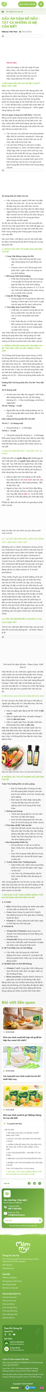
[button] (29, 1183)
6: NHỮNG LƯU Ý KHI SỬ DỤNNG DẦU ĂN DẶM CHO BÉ (24, 1164)
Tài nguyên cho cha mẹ (14, 12)
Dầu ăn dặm (9, 1130)
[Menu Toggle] (41, 4)
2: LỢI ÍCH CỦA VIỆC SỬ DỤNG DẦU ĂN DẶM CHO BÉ (23, 1140)
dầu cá (27, 494)
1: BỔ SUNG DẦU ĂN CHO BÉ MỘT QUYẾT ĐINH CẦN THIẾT (22, 1134)
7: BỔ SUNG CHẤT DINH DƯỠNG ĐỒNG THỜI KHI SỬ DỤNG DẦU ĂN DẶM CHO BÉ (24, 1173)
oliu (41, 479)
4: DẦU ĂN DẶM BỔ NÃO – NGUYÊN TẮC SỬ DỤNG (23, 1154)
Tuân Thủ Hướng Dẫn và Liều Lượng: (20, 1168)
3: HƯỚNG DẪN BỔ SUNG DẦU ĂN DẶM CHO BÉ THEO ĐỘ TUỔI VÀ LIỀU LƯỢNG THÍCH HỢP (23, 1146)
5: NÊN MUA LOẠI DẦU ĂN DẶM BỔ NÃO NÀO (24, 1158)
